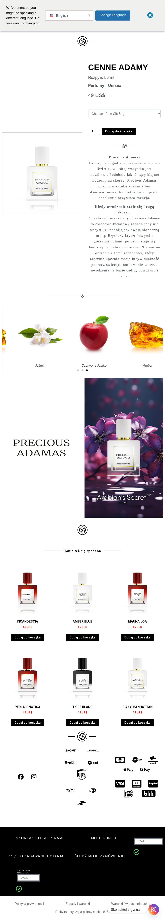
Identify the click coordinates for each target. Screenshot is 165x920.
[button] (78, 370)
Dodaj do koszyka (118, 131)
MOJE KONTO (103, 838)
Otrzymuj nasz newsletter (24, 872)
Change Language (112, 15)
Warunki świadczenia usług (130, 903)
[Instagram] (34, 777)
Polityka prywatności (29, 903)
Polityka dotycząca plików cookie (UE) (82, 912)
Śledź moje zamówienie (99, 856)
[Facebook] (21, 777)
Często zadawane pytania (35, 856)
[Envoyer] (136, 852)
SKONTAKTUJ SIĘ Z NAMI (40, 838)
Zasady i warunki (78, 903)
